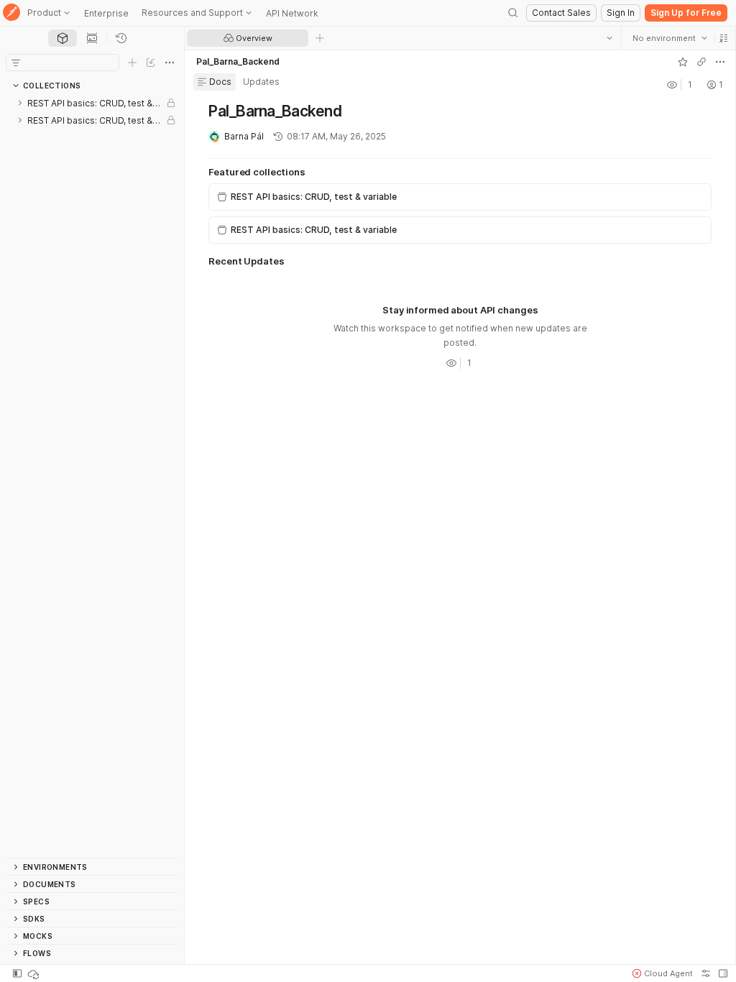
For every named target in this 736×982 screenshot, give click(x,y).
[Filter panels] (15, 62)
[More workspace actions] (719, 62)
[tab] (62, 38)
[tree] (92, 476)
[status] (34, 973)
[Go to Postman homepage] (11, 13)
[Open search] (513, 13)
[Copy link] (701, 62)
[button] (723, 38)
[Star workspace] (682, 62)
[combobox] (669, 38)
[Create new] (132, 62)
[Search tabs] (608, 38)
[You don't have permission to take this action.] (319, 38)
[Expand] (20, 103)
